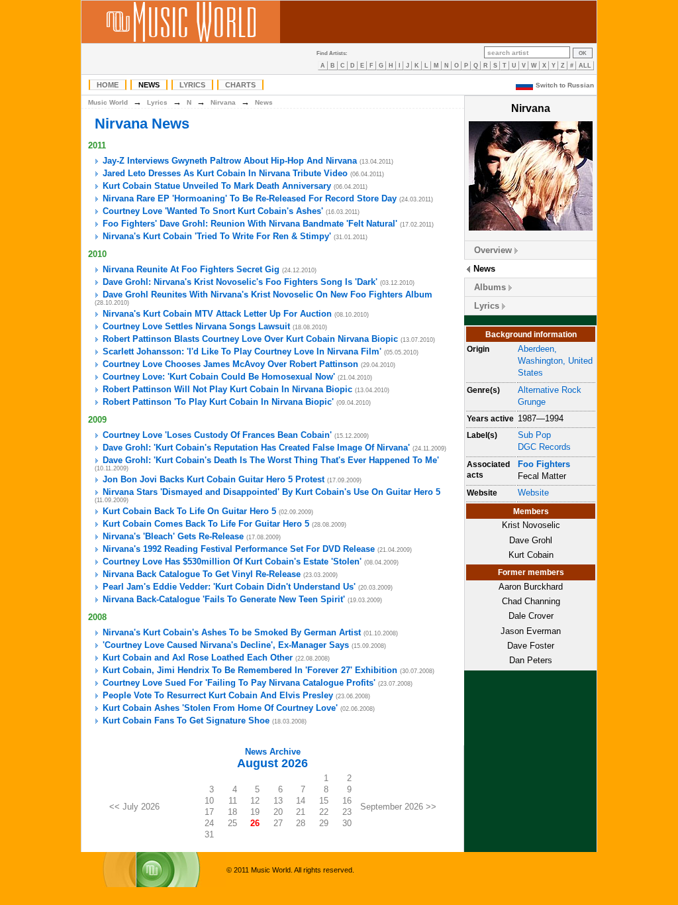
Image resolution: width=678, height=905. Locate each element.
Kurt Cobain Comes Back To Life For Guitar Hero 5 (206, 524)
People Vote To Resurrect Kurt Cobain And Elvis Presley (218, 695)
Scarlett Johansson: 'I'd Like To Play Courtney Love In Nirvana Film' (242, 351)
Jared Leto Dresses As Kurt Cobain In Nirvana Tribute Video (225, 173)
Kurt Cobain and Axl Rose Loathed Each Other (198, 658)
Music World (108, 102)
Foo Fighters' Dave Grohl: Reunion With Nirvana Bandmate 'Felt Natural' (250, 224)
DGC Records (544, 447)
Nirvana (223, 102)
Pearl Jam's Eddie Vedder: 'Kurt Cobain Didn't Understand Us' (229, 587)
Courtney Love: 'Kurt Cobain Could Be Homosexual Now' (219, 377)
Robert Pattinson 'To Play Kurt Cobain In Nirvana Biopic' (218, 402)
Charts (240, 85)
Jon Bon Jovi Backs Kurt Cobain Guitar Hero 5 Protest (213, 479)
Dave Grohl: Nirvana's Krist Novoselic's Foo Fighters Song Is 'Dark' (240, 282)
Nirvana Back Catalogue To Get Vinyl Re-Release (202, 574)
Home (108, 85)
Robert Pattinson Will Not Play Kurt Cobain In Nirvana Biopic (227, 389)
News (149, 85)
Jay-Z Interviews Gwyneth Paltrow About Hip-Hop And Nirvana (230, 161)
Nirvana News (142, 123)
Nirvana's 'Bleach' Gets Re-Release (173, 536)
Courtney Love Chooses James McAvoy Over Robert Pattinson (230, 364)
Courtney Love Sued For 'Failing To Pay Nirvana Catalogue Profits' (239, 683)
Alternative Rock (549, 390)
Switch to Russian (565, 85)
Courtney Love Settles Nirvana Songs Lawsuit (196, 326)
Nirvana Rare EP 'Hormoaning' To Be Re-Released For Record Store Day (250, 198)
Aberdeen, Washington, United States (555, 361)
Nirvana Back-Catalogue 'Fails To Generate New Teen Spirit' (224, 599)
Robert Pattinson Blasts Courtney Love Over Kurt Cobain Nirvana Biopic (250, 339)
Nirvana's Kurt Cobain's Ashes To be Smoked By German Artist (232, 632)
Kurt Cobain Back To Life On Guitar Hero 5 (189, 511)
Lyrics (192, 85)
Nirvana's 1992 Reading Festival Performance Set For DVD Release (239, 549)
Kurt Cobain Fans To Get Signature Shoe (186, 720)
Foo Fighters (544, 464)
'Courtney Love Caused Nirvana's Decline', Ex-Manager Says (226, 645)
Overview (493, 250)
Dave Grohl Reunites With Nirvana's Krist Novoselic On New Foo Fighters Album (267, 294)
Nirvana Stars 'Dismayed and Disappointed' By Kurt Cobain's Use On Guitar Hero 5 (271, 492)
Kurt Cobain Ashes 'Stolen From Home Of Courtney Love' (220, 708)
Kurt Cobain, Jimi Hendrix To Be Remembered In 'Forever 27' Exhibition (250, 670)
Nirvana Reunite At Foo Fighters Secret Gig (191, 269)
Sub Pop (534, 435)
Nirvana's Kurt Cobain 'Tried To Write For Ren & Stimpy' (217, 236)
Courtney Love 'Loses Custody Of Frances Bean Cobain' (217, 435)
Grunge (532, 402)
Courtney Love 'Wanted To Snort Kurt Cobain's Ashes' (213, 211)
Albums (490, 287)
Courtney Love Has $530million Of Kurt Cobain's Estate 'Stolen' (232, 561)
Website (533, 493)
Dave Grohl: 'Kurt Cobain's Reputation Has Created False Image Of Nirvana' (256, 447)
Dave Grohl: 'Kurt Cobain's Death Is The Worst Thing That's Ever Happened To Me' (271, 460)
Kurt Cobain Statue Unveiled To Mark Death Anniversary (217, 186)
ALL (585, 65)
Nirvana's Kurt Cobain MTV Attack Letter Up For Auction (217, 314)
